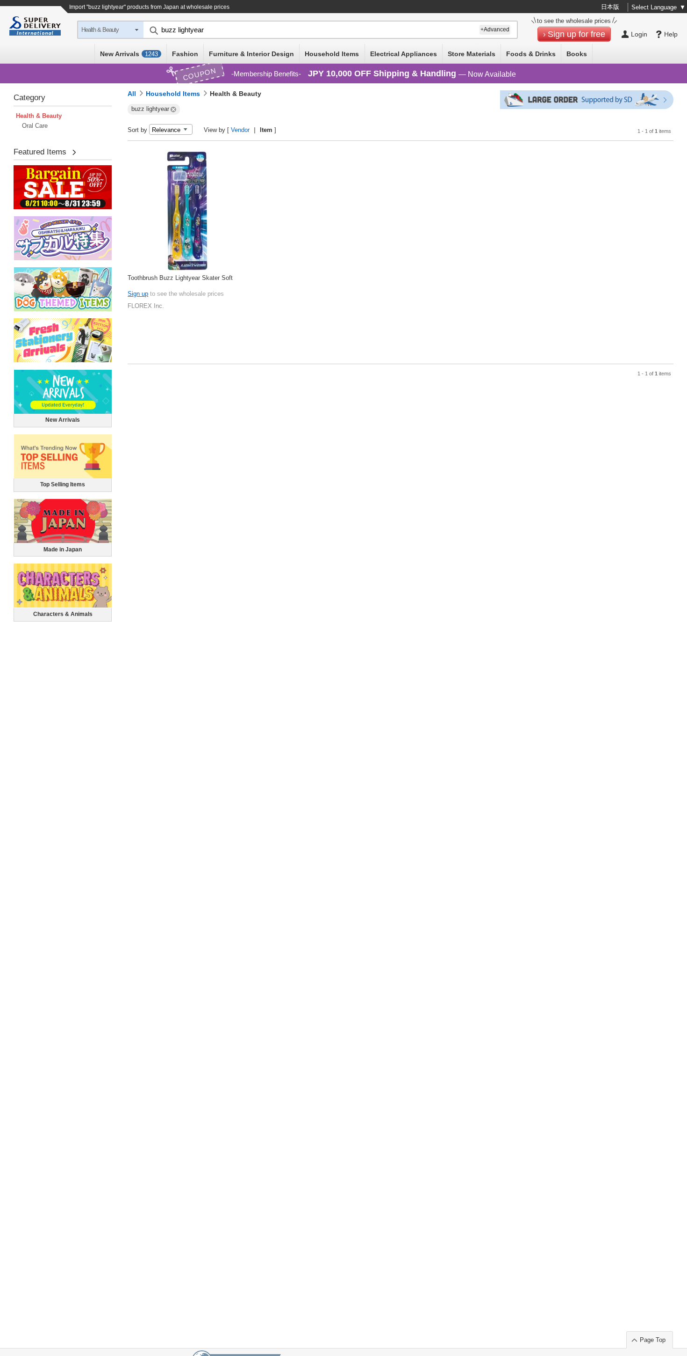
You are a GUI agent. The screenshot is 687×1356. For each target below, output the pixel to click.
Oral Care (35, 125)
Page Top (653, 1339)
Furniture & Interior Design (251, 54)
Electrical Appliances (403, 54)
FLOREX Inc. (146, 305)
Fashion (185, 54)
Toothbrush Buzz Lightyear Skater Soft (180, 277)
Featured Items (40, 151)
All (132, 93)
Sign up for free (576, 34)
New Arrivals (129, 54)
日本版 (610, 6)
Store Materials (471, 54)
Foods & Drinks (531, 54)
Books (576, 54)
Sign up (138, 293)
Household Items (332, 54)
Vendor (240, 129)
